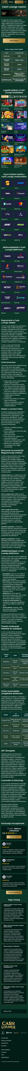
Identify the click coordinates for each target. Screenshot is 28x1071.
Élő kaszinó (11, 96)
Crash (17, 96)
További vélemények (14, 892)
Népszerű (3, 96)
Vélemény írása (14, 836)
